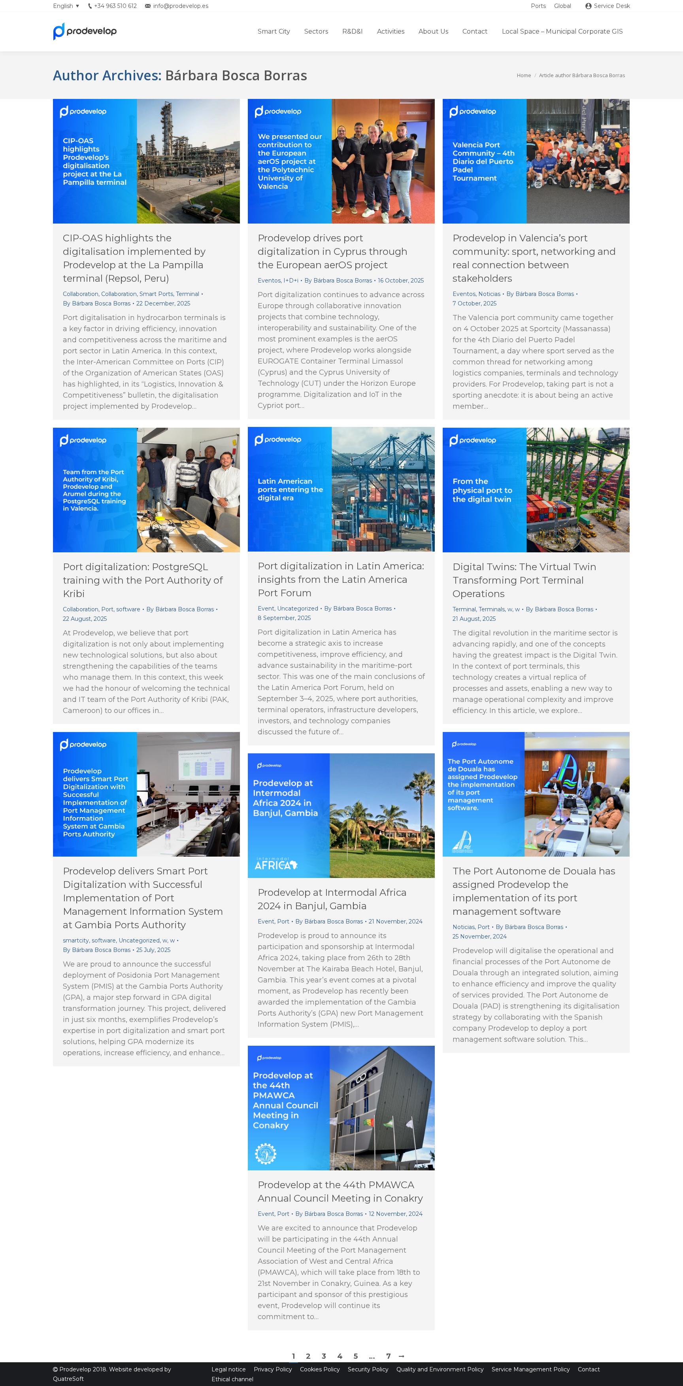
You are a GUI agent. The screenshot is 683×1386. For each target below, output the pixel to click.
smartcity (76, 940)
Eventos (269, 280)
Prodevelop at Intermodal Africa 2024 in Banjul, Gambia (332, 899)
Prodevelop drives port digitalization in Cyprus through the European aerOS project (333, 251)
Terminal (187, 294)
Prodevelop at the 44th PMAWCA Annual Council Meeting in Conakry (340, 1191)
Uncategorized (297, 608)
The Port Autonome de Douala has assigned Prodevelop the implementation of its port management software (534, 891)
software (128, 609)
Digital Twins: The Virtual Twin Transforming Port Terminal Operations (524, 580)
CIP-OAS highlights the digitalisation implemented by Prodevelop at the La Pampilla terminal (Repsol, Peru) (134, 258)
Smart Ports (156, 294)
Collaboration (80, 294)
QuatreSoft (68, 1378)
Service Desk (612, 5)
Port (107, 609)
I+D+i (290, 280)
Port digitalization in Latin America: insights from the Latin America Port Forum (341, 579)
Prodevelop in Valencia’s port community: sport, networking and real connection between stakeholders (534, 258)
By (96, 303)
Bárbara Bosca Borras (236, 75)
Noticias (489, 294)
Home (524, 75)
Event (266, 608)
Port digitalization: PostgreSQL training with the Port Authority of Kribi (143, 580)
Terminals (492, 609)
